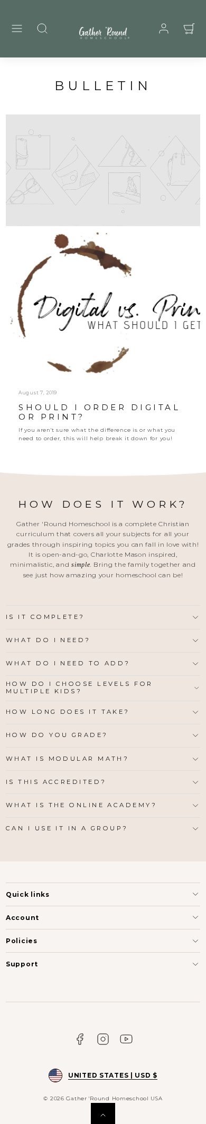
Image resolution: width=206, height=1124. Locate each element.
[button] (17, 28)
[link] (163, 28)
